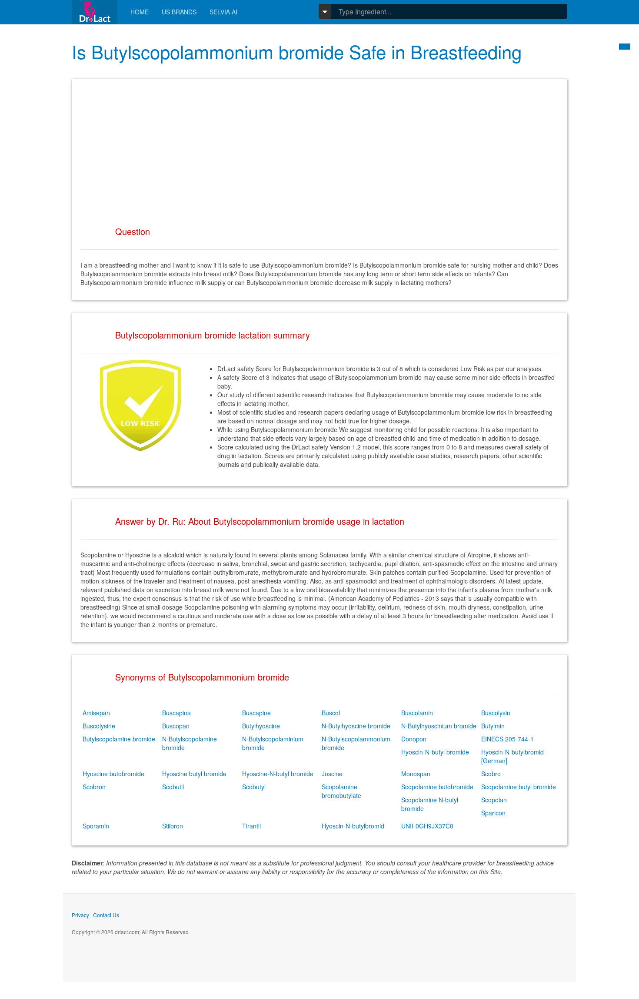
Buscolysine (99, 725)
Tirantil (251, 825)
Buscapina (176, 712)
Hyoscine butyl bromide (194, 773)
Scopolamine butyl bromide (518, 786)
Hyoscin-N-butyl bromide (435, 752)
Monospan (415, 773)
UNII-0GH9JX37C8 (427, 825)
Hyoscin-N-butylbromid (353, 825)
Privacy (80, 915)
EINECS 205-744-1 (507, 738)
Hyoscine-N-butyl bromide (277, 773)
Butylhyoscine (261, 725)
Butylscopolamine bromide (119, 738)
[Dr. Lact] (94, 12)
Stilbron (172, 825)
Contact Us (106, 915)
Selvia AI (223, 11)
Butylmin (493, 725)
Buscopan (176, 725)
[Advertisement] (319, 148)
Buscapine (256, 712)
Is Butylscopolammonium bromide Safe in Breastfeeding (297, 51)
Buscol (331, 712)
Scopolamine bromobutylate (341, 791)
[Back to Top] (624, 47)
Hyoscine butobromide (113, 773)
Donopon (413, 738)
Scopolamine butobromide (437, 786)
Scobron (94, 786)
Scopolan (494, 799)
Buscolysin (495, 712)
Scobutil (173, 786)
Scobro (491, 773)
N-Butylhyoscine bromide (356, 725)
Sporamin (96, 825)
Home (139, 11)
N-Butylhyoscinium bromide (438, 725)
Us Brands (179, 11)
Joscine (332, 773)
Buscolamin (417, 712)
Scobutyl (254, 786)
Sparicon (493, 812)
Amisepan (96, 712)
